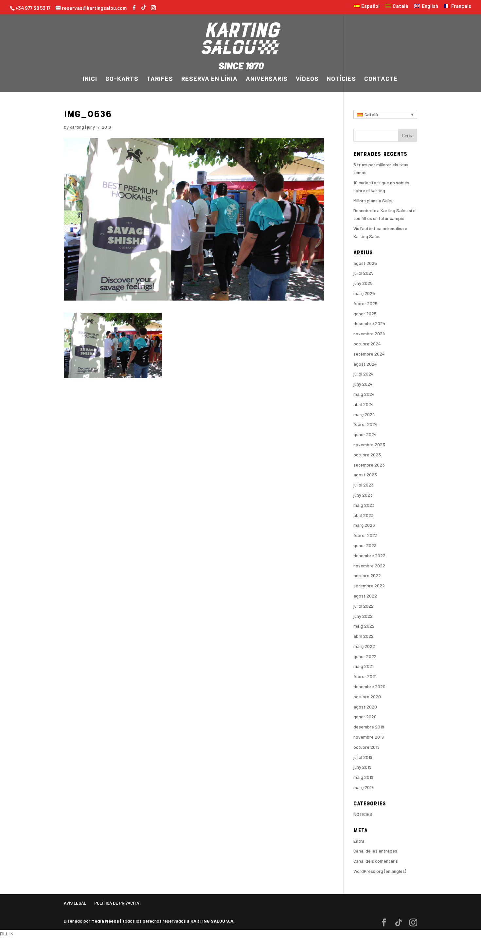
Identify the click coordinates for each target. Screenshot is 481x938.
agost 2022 (365, 595)
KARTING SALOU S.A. (212, 921)
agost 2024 (365, 364)
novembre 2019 (368, 737)
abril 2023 (363, 515)
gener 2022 (365, 656)
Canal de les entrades (375, 851)
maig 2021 (363, 666)
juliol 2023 (363, 484)
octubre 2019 (366, 747)
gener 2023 (365, 545)
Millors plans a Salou (373, 200)
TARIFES (160, 79)
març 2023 (364, 525)
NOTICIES (362, 814)
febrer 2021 (365, 676)
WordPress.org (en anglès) (379, 871)
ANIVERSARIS (267, 79)
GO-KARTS (121, 79)
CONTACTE (381, 79)
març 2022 (364, 646)
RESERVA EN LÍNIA (209, 79)
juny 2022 (363, 616)
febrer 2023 (365, 535)
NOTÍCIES (341, 79)
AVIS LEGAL (75, 903)
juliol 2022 (363, 606)
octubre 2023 (367, 454)
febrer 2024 (365, 424)
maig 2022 (364, 626)
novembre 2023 (369, 444)
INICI (90, 79)
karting (77, 127)
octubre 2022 (367, 575)
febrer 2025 (365, 303)
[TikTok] (143, 6)
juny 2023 (363, 495)
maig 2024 (364, 394)
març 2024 (364, 414)
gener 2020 (365, 716)
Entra (359, 841)
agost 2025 (365, 263)
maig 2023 (364, 505)
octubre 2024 (367, 343)
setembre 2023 (369, 465)
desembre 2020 (369, 686)
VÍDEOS (307, 79)
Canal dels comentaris (375, 861)
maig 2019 (363, 777)
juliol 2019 (362, 757)
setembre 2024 (369, 354)
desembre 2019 (368, 726)
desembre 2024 (369, 323)
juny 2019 (362, 767)
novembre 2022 (369, 565)
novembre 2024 (369, 333)
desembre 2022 (369, 555)
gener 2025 (365, 313)
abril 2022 (363, 636)
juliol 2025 (363, 273)
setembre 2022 (369, 585)
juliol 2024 (363, 374)
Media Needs (105, 921)
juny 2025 (363, 283)
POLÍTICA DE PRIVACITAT (118, 903)
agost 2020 (365, 706)
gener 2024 (365, 434)
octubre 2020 (367, 696)
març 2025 (364, 293)
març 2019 (363, 787)
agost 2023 (365, 474)
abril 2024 (363, 404)
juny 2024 (363, 384)
